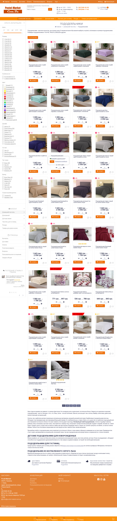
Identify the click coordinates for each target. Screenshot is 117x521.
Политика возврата (39, 1)
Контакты (14, 1)
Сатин (7, 168)
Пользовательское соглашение (11, 254)
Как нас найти (63, 13)
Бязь (7, 163)
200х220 (8, 66)
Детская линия (49, 18)
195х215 (7, 64)
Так (52, 161)
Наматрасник (30, 7)
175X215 (8, 58)
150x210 (8, 52)
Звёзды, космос (10, 140)
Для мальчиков (10, 144)
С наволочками (9, 78)
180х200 (7, 60)
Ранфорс (8, 167)
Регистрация (110, 1)
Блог (31, 489)
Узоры (7, 132)
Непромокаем (37, 5)
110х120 (7, 39)
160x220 (8, 54)
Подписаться (87, 507)
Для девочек (9, 142)
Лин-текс (8, 187)
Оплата (29, 1)
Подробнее (35, 464)
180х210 (8, 62)
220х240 (8, 70)
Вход (101, 1)
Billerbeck (8, 179)
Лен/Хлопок (9, 152)
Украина (8, 197)
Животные (8, 130)
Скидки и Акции (7, 257)
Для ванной (38, 18)
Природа (8, 134)
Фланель (8, 170)
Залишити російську (61, 161)
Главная (7, 1)
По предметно (9, 76)
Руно (7, 189)
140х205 (7, 45)
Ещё (56, 1)
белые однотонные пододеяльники (73, 445)
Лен (6, 150)
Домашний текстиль (24, 18)
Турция (7, 195)
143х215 (8, 49)
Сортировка (33, 37)
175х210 (8, 56)
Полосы (8, 138)
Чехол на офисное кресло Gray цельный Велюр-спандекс (15, 276)
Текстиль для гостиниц (65, 18)
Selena (7, 181)
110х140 (7, 41)
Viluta (7, 185)
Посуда (76, 18)
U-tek (7, 183)
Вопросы (49, 1)
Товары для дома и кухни (89, 18)
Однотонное (9, 128)
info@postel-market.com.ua (12, 499)
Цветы (7, 126)
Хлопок (7, 154)
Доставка (22, 1)
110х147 (7, 43)
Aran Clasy (8, 177)
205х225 (8, 68)
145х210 (7, 51)
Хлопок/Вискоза (10, 156)
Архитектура (9, 136)
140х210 (8, 47)
